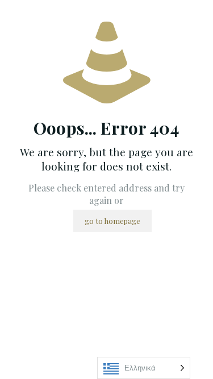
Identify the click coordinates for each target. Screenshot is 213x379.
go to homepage (112, 221)
